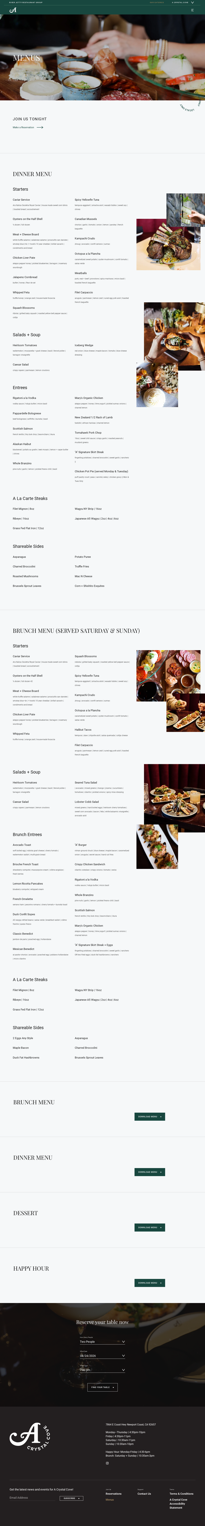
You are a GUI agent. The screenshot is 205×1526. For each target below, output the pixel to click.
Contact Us (144, 1493)
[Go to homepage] (13, 10)
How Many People (86, 1337)
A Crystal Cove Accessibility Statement (178, 1503)
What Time (83, 1365)
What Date (83, 1351)
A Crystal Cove (180, 2)
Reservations (113, 1493)
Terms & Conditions (181, 1493)
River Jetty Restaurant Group (26, 2)
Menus (110, 1499)
